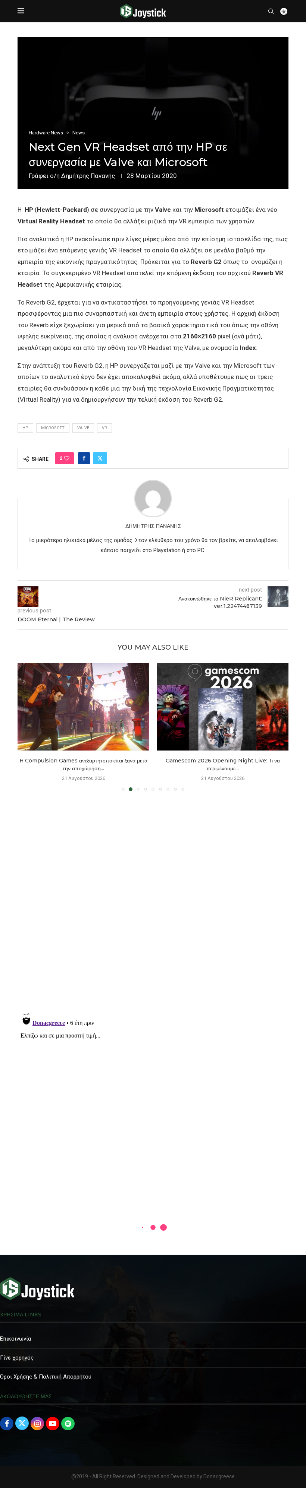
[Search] (271, 11)
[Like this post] (66, 458)
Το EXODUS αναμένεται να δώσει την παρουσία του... (222, 760)
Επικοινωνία (15, 1338)
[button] (27, 726)
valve (83, 428)
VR (104, 428)
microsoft (53, 428)
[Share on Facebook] (84, 458)
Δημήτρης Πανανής (88, 175)
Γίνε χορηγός (17, 1357)
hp (25, 428)
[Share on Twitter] (100, 458)
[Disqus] (153, 904)
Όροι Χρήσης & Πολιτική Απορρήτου (45, 1376)
